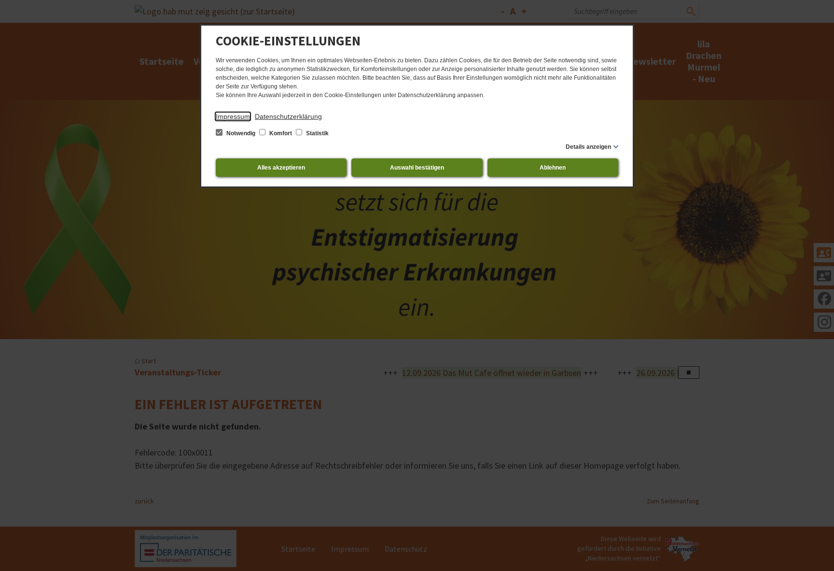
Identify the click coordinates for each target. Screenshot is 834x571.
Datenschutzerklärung (288, 116)
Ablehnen (553, 167)
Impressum (233, 116)
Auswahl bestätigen (417, 167)
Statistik (317, 133)
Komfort (280, 133)
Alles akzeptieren (281, 167)
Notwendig (241, 133)
